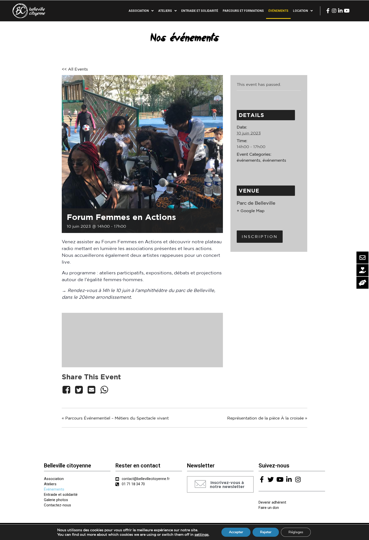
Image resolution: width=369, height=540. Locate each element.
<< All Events (75, 69)
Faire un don (269, 507)
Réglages (295, 532)
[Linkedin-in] (340, 10)
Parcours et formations (243, 11)
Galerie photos (56, 500)
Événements (278, 11)
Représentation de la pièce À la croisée (267, 418)
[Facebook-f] (327, 10)
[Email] (91, 389)
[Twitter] (79, 389)
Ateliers (50, 484)
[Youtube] (346, 10)
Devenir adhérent (272, 502)
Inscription (260, 236)
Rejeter (265, 532)
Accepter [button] (236, 532)
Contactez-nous (57, 505)
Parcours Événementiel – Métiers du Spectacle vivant (115, 418)
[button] (220, 484)
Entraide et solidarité (199, 11)
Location (300, 11)
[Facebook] (67, 389)
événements (248, 160)
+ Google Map (251, 210)
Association (54, 478)
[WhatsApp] (104, 389)
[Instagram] (334, 10)
